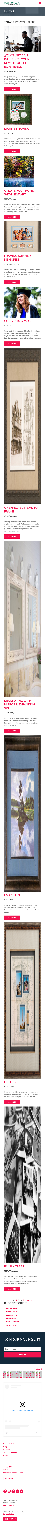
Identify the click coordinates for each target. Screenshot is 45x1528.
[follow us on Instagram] (9, 1491)
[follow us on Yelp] (17, 1491)
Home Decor (11, 1318)
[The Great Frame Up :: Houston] (24, 3)
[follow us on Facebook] (5, 1491)
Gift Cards (7, 1470)
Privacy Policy (8, 1514)
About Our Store (10, 1453)
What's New (11, 1325)
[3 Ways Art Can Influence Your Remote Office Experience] (22, 39)
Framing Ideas (12, 1312)
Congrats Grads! (17, 321)
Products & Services (11, 1444)
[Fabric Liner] (22, 813)
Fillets (10, 1082)
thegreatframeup (13, 1433)
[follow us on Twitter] (21, 1491)
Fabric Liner (13, 895)
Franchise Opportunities (13, 1473)
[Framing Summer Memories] (22, 237)
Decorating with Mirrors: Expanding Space (19, 704)
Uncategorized (12, 1322)
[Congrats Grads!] (22, 302)
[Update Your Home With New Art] (22, 171)
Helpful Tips (11, 1315)
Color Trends (12, 1308)
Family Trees (14, 1266)
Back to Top (10, 1519)
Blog (5, 1447)
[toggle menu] (40, 3)
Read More (12, 89)
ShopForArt (9, 1478)
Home (5, 1456)
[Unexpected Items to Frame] (22, 426)
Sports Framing (16, 128)
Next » (29, 1300)
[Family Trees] (22, 1185)
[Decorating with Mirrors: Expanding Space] (22, 619)
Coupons (6, 1450)
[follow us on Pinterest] (13, 1491)
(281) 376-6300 (8, 1505)
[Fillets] (22, 1000)
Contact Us (7, 1467)
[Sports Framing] (22, 109)
